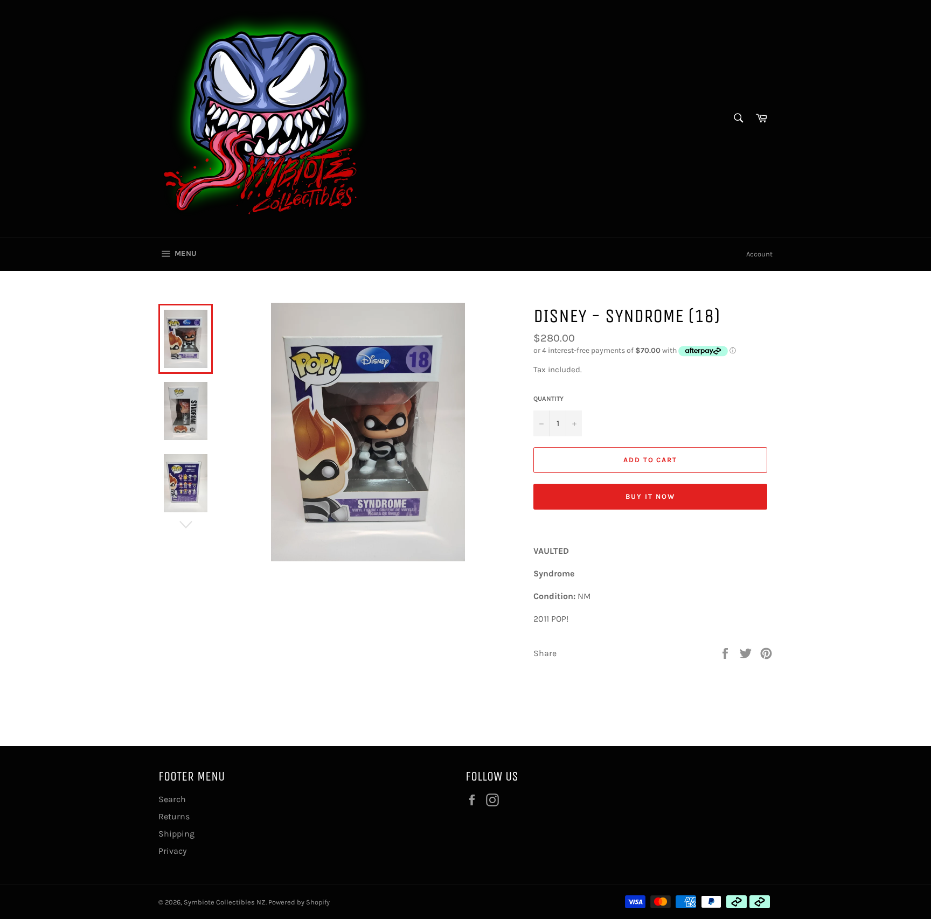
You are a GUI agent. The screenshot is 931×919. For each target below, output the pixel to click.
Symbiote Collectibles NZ (225, 902)
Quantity (548, 398)
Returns (174, 816)
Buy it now (650, 496)
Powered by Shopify (299, 902)
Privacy (172, 851)
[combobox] (738, 119)
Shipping (176, 834)
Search (172, 799)
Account (759, 254)
